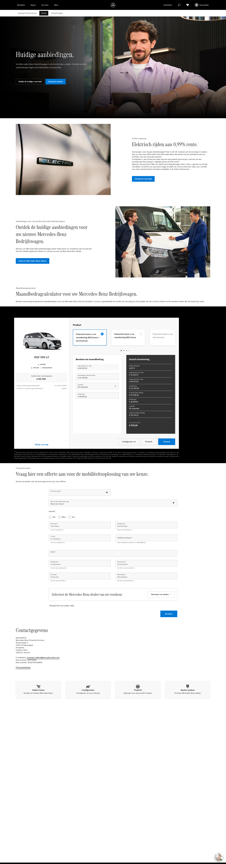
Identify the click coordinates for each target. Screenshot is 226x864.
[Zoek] (179, 5)
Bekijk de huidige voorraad (30, 81)
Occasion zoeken (55, 81)
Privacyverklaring (23, 667)
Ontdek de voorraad (143, 179)
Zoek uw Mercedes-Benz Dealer (32, 261)
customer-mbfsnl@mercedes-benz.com (43, 657)
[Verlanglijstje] (188, 5)
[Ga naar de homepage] (113, 5)
